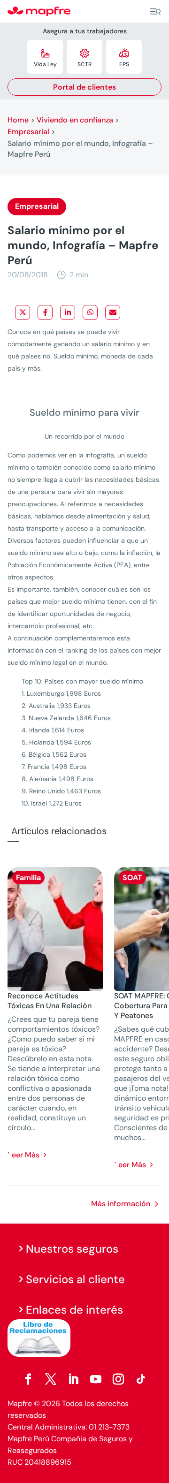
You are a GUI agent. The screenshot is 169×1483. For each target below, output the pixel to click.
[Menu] (155, 12)
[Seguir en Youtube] (95, 1379)
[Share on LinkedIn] (67, 312)
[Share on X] (22, 312)
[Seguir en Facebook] (28, 1379)
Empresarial (28, 132)
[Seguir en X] (50, 1379)
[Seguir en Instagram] (118, 1379)
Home (18, 120)
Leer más (23, 1155)
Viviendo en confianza (75, 120)
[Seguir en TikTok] (140, 1379)
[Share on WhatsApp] (90, 312)
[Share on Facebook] (45, 312)
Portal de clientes (84, 87)
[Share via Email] (112, 312)
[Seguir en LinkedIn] (73, 1379)
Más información (120, 1204)
